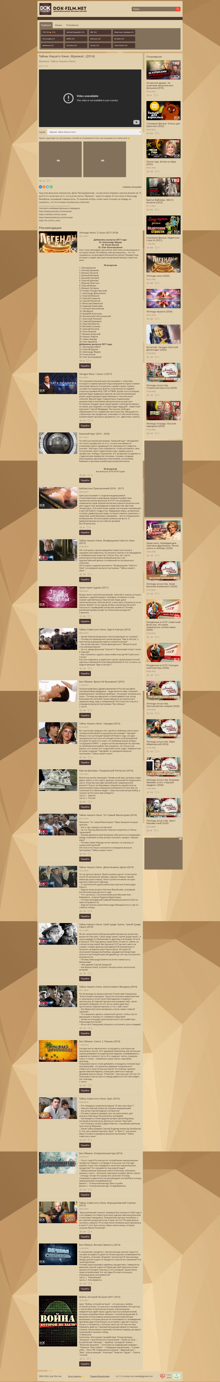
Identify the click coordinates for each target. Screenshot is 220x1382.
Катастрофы (49, 39)
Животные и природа (124, 32)
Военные (95, 39)
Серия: (42, 132)
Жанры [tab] (58, 25)
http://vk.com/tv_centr (49, 220)
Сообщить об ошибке (132, 187)
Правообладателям (99, 1376)
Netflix (70, 39)
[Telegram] (47, 186)
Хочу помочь (74, 1376)
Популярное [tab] (72, 25)
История (119, 39)
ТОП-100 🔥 (49, 32)
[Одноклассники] (44, 186)
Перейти (85, 365)
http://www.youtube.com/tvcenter (55, 211)
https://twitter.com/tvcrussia (52, 214)
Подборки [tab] (46, 25)
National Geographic (75, 32)
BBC (93, 32)
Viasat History (120, 45)
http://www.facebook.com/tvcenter (56, 217)
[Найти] (178, 9)
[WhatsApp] (51, 186)
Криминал (48, 45)
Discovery (71, 45)
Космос (94, 45)
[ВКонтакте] (40, 186)
